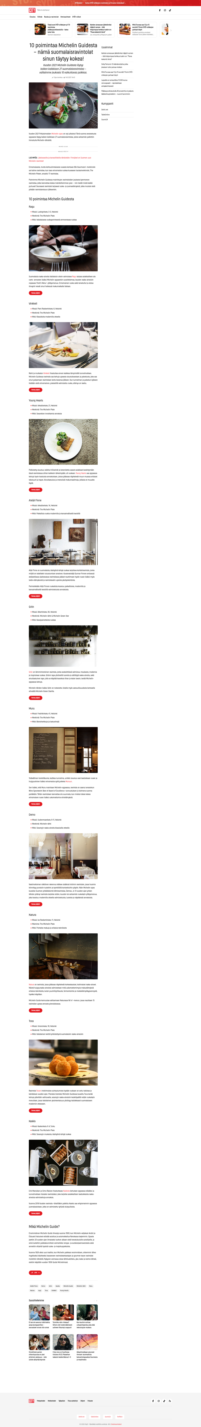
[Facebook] (160, 10)
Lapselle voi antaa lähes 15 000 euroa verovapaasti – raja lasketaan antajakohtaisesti (114, 83)
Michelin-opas (57, 134)
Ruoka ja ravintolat (51, 17)
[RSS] (170, 1401)
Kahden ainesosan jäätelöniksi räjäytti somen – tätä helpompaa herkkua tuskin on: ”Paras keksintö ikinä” (117, 56)
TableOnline (105, 115)
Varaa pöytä (35, 293)
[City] (31, 1401)
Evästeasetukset (116, 1424)
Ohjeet (82, 1401)
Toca (46, 1290)
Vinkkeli (46, 373)
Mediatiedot (52, 1401)
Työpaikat (62, 1401)
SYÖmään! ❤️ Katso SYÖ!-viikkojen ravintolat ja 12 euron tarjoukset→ (100, 3)
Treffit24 (119, 1417)
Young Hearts (81, 473)
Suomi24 (104, 120)
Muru (90, 1286)
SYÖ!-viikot (76, 17)
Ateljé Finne (34, 1286)
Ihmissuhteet (65, 17)
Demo (43, 1286)
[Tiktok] (170, 10)
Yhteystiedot (41, 1401)
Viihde (39, 17)
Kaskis (58, 1286)
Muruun (69, 782)
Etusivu (33, 17)
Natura (31, 985)
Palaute (90, 1401)
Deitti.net (104, 110)
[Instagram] (165, 10)
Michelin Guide (68, 1286)
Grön (31, 672)
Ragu (74, 277)
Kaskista (66, 1191)
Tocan (38, 1091)
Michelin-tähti (81, 1286)
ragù (39, 1290)
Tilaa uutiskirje (73, 1401)
